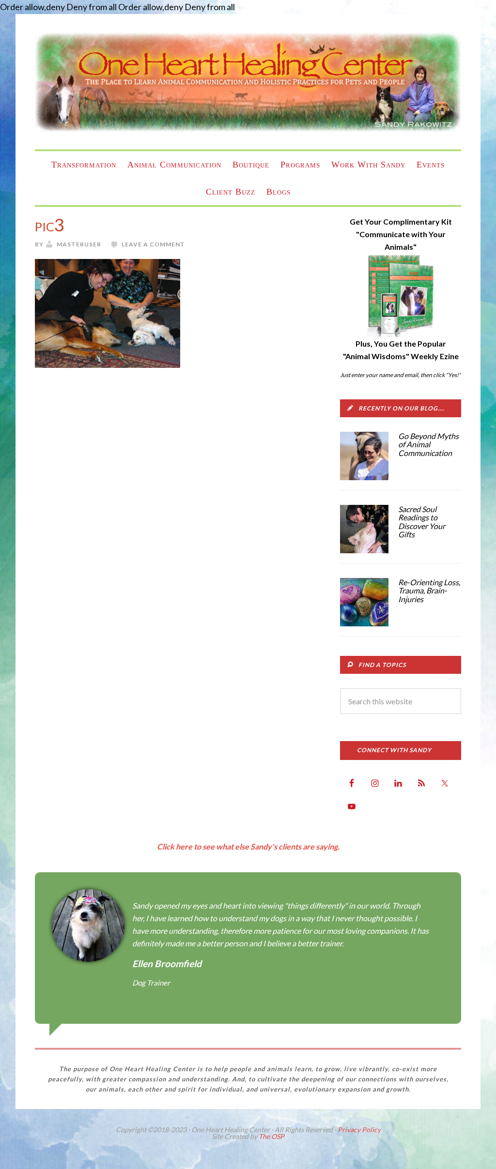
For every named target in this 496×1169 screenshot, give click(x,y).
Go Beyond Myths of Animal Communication (428, 444)
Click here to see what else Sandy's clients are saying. (248, 846)
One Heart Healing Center (248, 82)
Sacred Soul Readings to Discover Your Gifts (421, 521)
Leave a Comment (153, 244)
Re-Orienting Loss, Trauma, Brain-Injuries (429, 590)
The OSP (271, 1136)
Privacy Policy (359, 1129)
